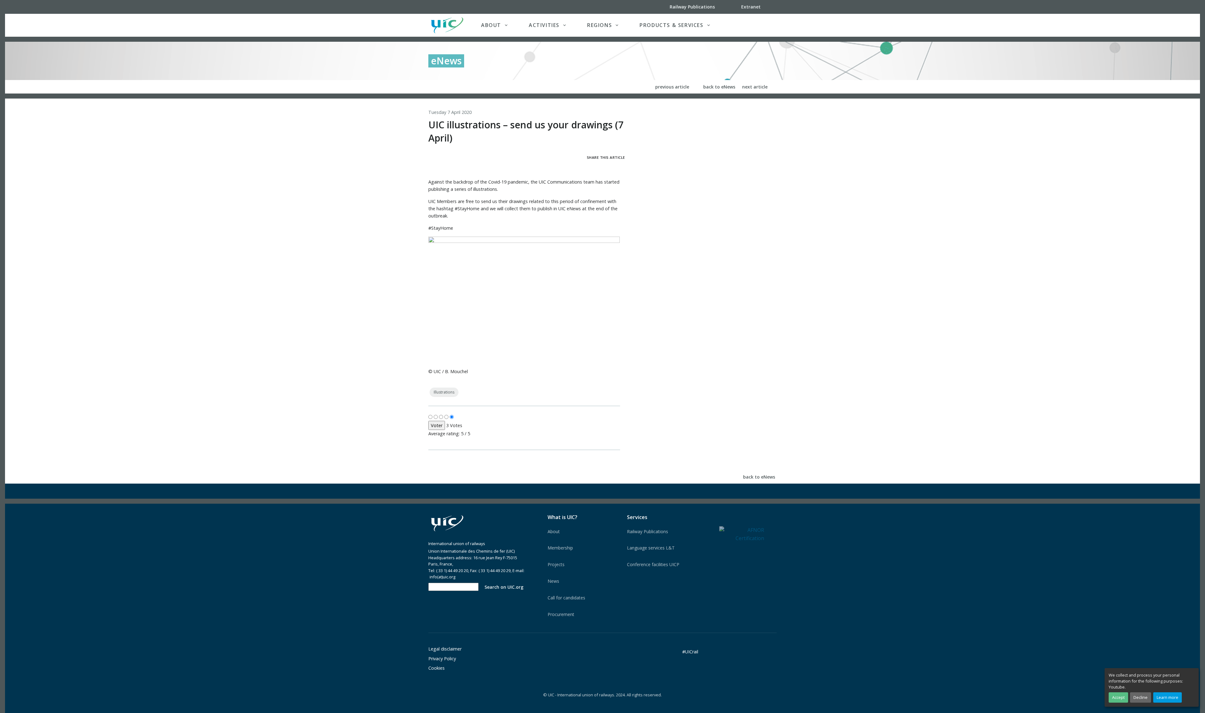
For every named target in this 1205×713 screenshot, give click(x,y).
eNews (446, 60)
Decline (1140, 697)
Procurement (561, 614)
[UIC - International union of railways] (447, 523)
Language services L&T (651, 548)
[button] (764, 25)
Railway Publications (647, 531)
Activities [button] (544, 25)
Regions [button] (599, 25)
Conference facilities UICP (653, 564)
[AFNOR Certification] (741, 533)
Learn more (1167, 697)
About (554, 531)
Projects (556, 564)
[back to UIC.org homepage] (447, 25)
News (553, 581)
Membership (560, 548)
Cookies (436, 668)
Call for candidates (566, 598)
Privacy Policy (442, 659)
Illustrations (444, 392)
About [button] (491, 25)
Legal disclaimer (445, 649)
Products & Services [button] (671, 25)
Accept (1118, 697)
